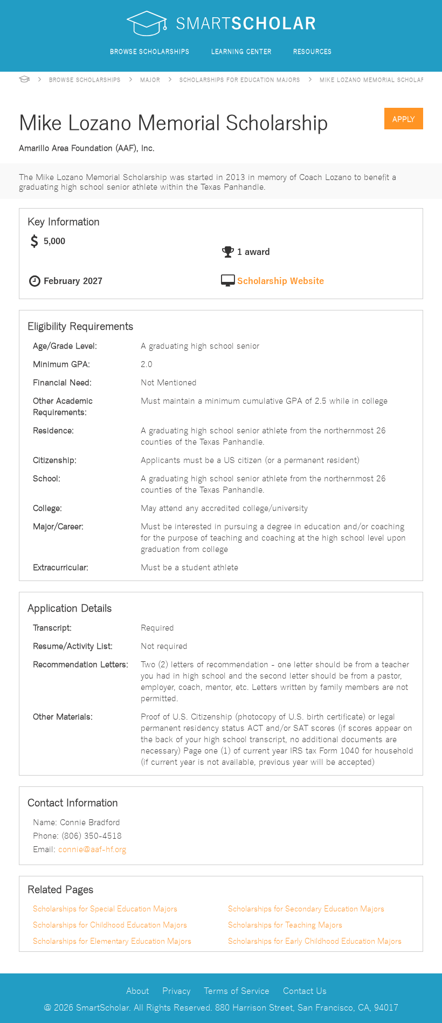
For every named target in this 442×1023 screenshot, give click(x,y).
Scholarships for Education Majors (239, 79)
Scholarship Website (280, 281)
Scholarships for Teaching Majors (285, 924)
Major (150, 79)
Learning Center (241, 51)
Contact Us (305, 990)
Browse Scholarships (150, 51)
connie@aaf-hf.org (92, 848)
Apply (403, 119)
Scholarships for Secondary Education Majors (306, 908)
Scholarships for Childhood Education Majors (110, 924)
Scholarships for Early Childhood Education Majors (315, 940)
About (137, 990)
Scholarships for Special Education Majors (105, 908)
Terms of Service (237, 990)
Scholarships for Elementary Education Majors (112, 940)
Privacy (176, 990)
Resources (312, 51)
